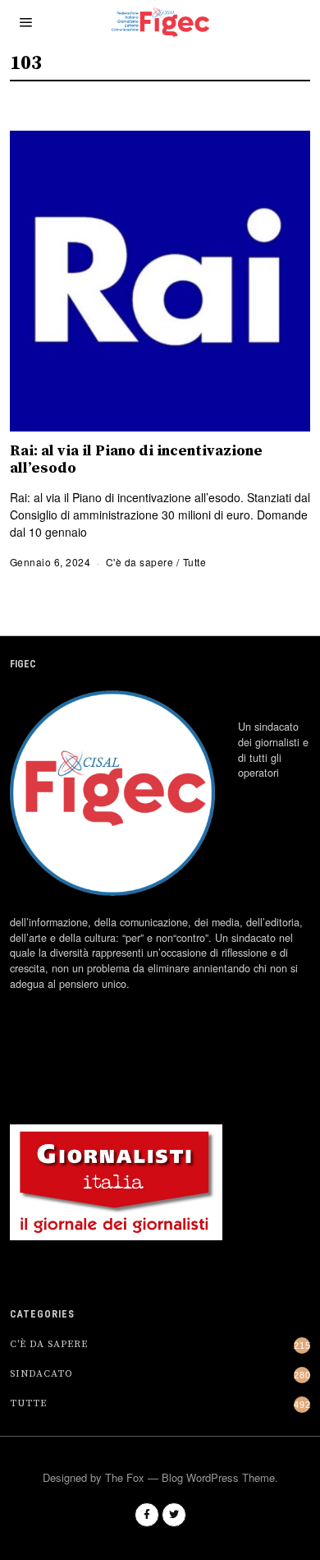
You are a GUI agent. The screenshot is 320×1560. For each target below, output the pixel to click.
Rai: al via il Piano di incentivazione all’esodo (136, 459)
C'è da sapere (140, 562)
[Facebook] (147, 1514)
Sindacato (41, 1374)
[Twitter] (174, 1514)
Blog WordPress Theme (218, 1477)
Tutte (195, 562)
